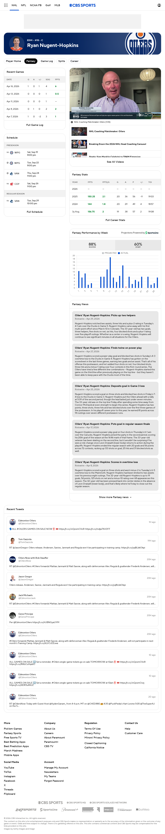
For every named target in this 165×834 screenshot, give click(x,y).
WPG (17, 152)
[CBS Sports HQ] (76, 802)
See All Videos (115, 161)
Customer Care (134, 733)
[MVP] (108, 808)
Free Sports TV (12, 737)
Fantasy (30, 61)
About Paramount (54, 737)
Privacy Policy (92, 733)
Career (74, 61)
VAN (16, 173)
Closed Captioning (95, 743)
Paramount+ (51, 742)
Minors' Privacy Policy (97, 737)
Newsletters (51, 772)
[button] (6, 5)
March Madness (13, 750)
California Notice (94, 747)
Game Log (47, 61)
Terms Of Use (92, 728)
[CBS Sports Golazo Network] (108, 802)
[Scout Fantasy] (124, 809)
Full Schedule (35, 212)
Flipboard (9, 794)
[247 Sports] (25, 809)
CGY (17, 184)
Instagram (9, 776)
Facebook (9, 781)
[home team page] (11, 152)
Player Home (13, 61)
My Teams (50, 776)
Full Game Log (34, 125)
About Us (49, 728)
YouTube (9, 767)
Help (127, 728)
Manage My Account (56, 767)
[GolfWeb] (143, 809)
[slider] (115, 110)
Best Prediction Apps (16, 746)
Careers (48, 733)
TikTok (7, 772)
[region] (115, 93)
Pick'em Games (13, 728)
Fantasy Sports (12, 733)
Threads (8, 789)
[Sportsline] (49, 809)
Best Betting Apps (14, 742)
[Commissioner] (91, 808)
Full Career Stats (115, 220)
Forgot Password (54, 781)
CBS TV (48, 746)
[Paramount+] (69, 809)
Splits (61, 61)
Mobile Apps (11, 755)
